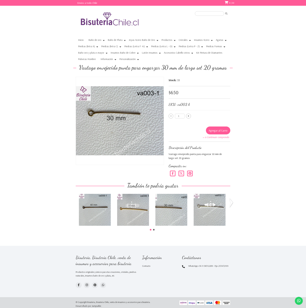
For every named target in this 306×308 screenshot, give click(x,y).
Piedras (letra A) (86, 46)
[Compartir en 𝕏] (181, 173)
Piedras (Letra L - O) (161, 46)
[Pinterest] (190, 173)
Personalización (127, 59)
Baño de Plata (115, 39)
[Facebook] (173, 173)
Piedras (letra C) (109, 46)
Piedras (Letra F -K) (134, 46)
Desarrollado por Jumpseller (88, 305)
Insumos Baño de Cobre (123, 52)
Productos (166, 39)
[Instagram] (87, 285)
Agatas (219, 39)
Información (107, 59)
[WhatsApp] (103, 285)
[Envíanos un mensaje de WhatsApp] (299, 301)
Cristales (183, 39)
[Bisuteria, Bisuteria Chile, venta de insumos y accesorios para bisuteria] (115, 22)
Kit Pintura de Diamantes (209, 52)
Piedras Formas (214, 46)
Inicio (81, 39)
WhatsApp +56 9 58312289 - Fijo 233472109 (208, 265)
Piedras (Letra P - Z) (189, 46)
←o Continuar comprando (215, 137)
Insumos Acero (201, 39)
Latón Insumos (149, 52)
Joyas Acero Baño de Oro (142, 39)
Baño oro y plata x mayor (91, 52)
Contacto (146, 265)
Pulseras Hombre (87, 59)
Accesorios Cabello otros (177, 52)
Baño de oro (94, 39)
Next (231, 203)
